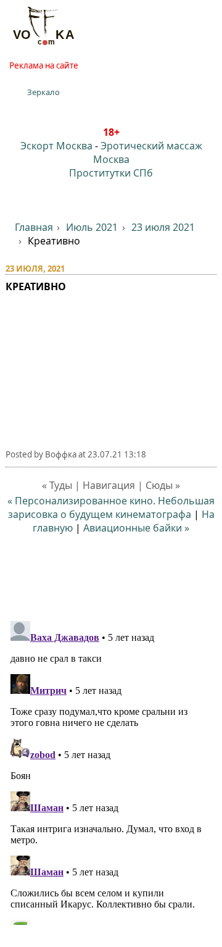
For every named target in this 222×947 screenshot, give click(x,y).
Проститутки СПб (111, 173)
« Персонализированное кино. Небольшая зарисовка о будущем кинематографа (111, 507)
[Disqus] (111, 770)
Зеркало (43, 92)
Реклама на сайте (43, 65)
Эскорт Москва (56, 145)
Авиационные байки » (136, 528)
